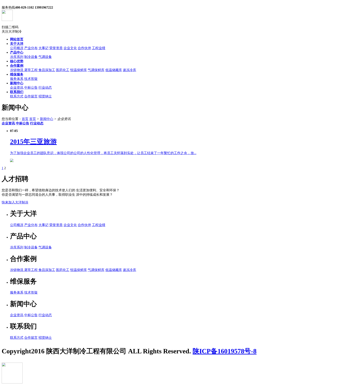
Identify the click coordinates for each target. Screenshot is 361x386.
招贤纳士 (45, 96)
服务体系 (16, 79)
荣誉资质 (56, 48)
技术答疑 (31, 79)
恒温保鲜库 (78, 70)
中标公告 (31, 87)
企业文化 (70, 48)
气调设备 (45, 57)
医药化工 (62, 70)
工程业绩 (98, 48)
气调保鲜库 (96, 70)
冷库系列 (16, 57)
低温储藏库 (113, 70)
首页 (25, 119)
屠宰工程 (31, 70)
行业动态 (45, 87)
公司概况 (16, 48)
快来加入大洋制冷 (15, 202)
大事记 (43, 48)
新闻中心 (46, 119)
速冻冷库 (129, 70)
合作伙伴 (84, 48)
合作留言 (31, 96)
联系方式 (16, 96)
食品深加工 (46, 70)
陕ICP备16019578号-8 (225, 351)
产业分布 (31, 48)
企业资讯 (16, 87)
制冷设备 (31, 57)
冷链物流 (17, 70)
